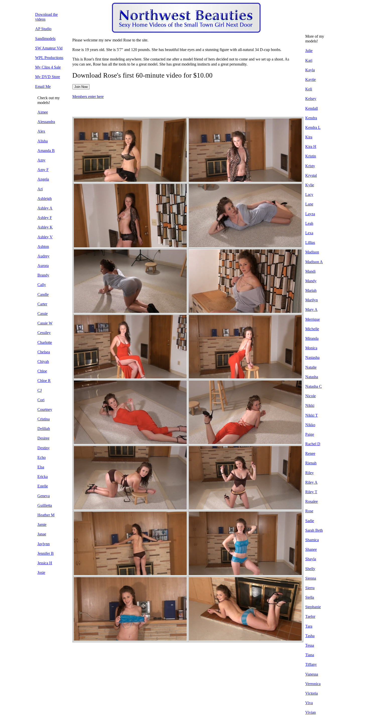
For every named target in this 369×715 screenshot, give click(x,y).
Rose (309, 511)
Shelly (310, 569)
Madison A (314, 262)
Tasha (310, 636)
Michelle (312, 329)
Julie (309, 50)
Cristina (43, 419)
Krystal (311, 175)
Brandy (43, 275)
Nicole (310, 396)
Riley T (311, 492)
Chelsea (43, 352)
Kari (308, 60)
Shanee (311, 549)
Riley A (311, 482)
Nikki (309, 405)
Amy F (43, 170)
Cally (41, 285)
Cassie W (44, 323)
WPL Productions (49, 58)
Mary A (311, 309)
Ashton (43, 246)
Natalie (311, 367)
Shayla (310, 559)
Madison (312, 252)
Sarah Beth (314, 530)
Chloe (42, 371)
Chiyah (43, 361)
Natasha (311, 377)
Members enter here (88, 96)
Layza (310, 214)
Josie (41, 572)
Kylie (309, 185)
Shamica (312, 540)
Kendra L (313, 127)
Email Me (43, 86)
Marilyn (311, 300)
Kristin (310, 156)
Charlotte (44, 342)
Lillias (310, 242)
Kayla (310, 70)
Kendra (311, 118)
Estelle (42, 486)
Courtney (44, 409)
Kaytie (310, 79)
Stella (309, 597)
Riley (309, 473)
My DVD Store (47, 77)
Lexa (309, 233)
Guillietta (44, 505)
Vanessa (311, 674)
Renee (310, 453)
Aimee (42, 112)
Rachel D (312, 444)
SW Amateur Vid (49, 48)
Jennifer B (45, 553)
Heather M (45, 515)
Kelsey (310, 98)
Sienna (310, 578)
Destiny (43, 448)
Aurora (43, 265)
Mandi (310, 271)
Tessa (309, 645)
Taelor (310, 616)
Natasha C (313, 386)
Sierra (310, 588)
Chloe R (44, 380)
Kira (308, 137)
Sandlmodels (45, 38)
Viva (309, 703)
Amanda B (46, 150)
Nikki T (311, 415)
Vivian (310, 712)
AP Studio (43, 29)
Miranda (312, 338)
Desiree (43, 438)
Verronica (313, 684)
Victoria (311, 693)
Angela (43, 179)
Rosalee (311, 501)
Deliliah (43, 428)
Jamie (41, 524)
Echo (41, 457)
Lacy (309, 194)
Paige (309, 434)
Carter (42, 304)
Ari (40, 189)
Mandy (311, 281)
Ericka (42, 476)
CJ (39, 390)
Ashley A (44, 208)
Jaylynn (43, 544)
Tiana (309, 655)
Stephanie (313, 607)
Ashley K (45, 227)
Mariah (311, 290)
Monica (311, 348)
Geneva (43, 496)
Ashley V (45, 237)
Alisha (42, 141)
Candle (43, 294)
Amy (41, 160)
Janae (41, 534)
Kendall (311, 108)
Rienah (311, 463)
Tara (308, 626)
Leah (309, 223)
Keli (308, 89)
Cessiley (44, 333)
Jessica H (44, 563)
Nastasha (312, 357)
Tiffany (311, 664)
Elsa (40, 467)
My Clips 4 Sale (48, 67)
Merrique (312, 319)
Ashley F (44, 217)
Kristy (310, 166)
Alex (41, 131)
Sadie (309, 521)
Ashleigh (44, 198)
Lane (309, 204)
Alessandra (46, 122)
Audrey (43, 256)
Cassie (42, 313)
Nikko (310, 425)
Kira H (310, 146)
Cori (40, 400)
